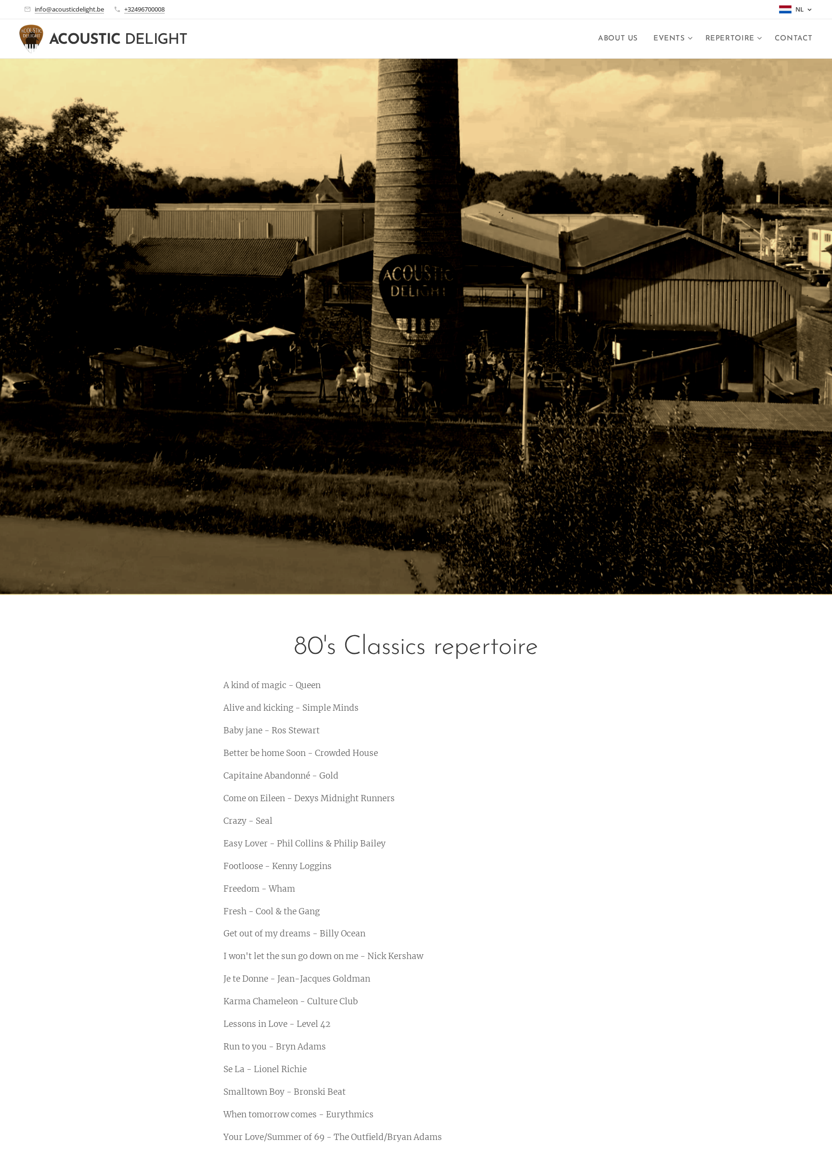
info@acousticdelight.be (69, 9)
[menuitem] (621, 39)
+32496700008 (144, 9)
